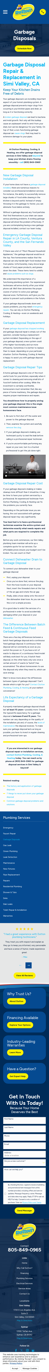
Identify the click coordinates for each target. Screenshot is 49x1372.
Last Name (8, 1127)
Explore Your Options (20, 1025)
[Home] (23, 12)
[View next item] (28, 965)
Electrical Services (24, 1283)
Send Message (24, 1210)
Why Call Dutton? (24, 1268)
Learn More (15, 1052)
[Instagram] (27, 1350)
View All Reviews (24, 975)
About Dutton (16, 1001)
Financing (24, 1273)
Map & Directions (24, 1320)
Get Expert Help (18, 1076)
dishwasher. (8, 618)
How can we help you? (13, 1170)
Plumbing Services (24, 1278)
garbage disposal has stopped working (27, 328)
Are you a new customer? (14, 1161)
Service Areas (24, 1288)
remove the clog (13, 427)
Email (6, 1144)
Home (24, 1263)
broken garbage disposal (16, 117)
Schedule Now (24, 48)
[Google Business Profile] (33, 1350)
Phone (6, 1136)
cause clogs (20, 133)
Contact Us (24, 1294)
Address (7, 1153)
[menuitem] (24, 828)
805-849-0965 (24, 1250)
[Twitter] (21, 1350)
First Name (8, 1119)
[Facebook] (16, 1350)
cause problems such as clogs (20, 274)
